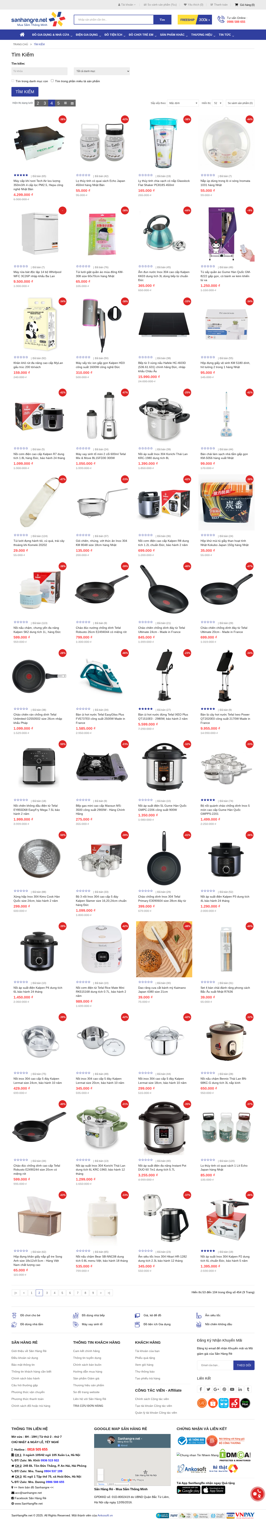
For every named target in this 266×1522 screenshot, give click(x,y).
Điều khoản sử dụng (24, 1357)
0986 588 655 (236, 21)
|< (16, 1292)
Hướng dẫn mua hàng (87, 1371)
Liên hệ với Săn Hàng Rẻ (89, 1399)
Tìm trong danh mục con (32, 81)
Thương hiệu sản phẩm (88, 1385)
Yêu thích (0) (195, 4)
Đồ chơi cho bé (30, 1315)
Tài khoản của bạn (147, 1351)
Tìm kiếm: (18, 63)
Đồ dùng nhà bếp (93, 1315)
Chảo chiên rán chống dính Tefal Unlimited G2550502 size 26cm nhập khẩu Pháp (38, 718)
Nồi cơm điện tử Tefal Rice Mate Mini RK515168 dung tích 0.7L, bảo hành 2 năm (101, 992)
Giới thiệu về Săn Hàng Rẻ (29, 1351)
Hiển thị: (206, 103)
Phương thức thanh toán (27, 1399)
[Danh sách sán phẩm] (65, 103)
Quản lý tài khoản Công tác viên (156, 1412)
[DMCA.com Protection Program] (235, 1455)
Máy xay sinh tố (92, 1324)
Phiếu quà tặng (145, 1357)
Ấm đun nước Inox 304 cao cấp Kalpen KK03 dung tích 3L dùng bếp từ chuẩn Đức (164, 276)
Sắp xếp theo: (158, 103)
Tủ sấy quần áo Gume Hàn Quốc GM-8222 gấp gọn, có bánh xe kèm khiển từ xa (226, 276)
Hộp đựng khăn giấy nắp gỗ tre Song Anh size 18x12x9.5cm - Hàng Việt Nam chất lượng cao (38, 1260)
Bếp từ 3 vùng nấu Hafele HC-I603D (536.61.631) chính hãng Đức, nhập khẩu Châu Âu (162, 367)
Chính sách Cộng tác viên (152, 1399)
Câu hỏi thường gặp (24, 1385)
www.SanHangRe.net (29, 1503)
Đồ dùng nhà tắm (31, 1324)
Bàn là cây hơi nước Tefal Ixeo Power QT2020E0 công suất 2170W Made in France (225, 718)
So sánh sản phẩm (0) (240, 103)
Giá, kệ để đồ (152, 1315)
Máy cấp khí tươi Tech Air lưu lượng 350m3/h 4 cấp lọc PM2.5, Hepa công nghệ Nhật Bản (38, 185)
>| (109, 1292)
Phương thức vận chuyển (28, 1392)
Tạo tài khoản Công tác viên (153, 1405)
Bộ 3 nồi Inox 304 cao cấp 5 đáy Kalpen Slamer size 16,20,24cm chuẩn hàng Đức (101, 901)
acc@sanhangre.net (28, 1492)
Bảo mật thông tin (23, 1364)
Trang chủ (20, 44)
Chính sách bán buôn (87, 1364)
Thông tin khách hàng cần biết (31, 1371)
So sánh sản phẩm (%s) (162, 4)
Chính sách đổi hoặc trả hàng (30, 1405)
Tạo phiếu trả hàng (147, 1378)
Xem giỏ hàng (144, 1364)
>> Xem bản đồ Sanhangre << (34, 1487)
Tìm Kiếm (39, 44)
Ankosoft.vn (105, 1515)
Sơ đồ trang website (86, 1392)
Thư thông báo (145, 1371)
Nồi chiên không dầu (218, 1324)
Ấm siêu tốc (212, 1315)
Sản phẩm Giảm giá (86, 1378)
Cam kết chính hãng (86, 1351)
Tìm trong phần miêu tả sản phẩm (77, 81)
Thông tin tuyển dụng (87, 1357)
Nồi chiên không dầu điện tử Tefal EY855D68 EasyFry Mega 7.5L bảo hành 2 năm (37, 810)
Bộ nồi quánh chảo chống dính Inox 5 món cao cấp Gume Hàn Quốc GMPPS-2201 (225, 810)
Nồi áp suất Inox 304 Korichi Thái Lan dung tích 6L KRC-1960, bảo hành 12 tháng (100, 1170)
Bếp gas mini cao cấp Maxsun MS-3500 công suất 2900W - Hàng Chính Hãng (100, 810)
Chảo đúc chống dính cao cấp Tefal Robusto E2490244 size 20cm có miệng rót (37, 1170)
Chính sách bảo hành (25, 1378)
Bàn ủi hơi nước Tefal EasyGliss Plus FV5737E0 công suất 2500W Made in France (100, 718)
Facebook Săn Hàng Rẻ (30, 1498)
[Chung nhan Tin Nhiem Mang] (198, 1455)
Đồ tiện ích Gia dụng (157, 1324)
